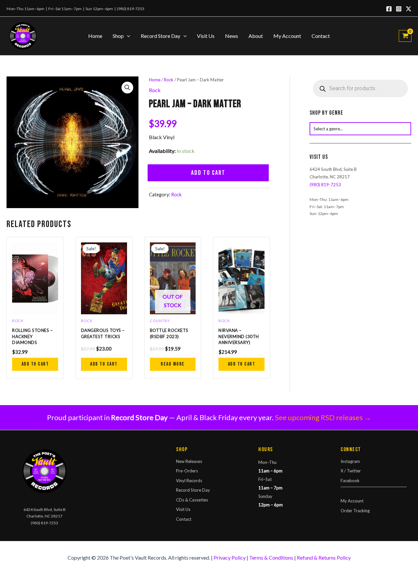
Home (95, 36)
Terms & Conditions (271, 557)
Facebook (350, 480)
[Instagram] (399, 9)
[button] (127, 36)
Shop (118, 36)
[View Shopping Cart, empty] (405, 36)
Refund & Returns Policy (324, 557)
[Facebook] (389, 9)
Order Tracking (355, 510)
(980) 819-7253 (130, 8)
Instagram (350, 461)
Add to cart (208, 173)
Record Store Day (160, 36)
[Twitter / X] (408, 9)
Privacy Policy (230, 557)
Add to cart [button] (35, 364)
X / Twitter (351, 470)
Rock (168, 79)
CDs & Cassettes (192, 499)
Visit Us (206, 36)
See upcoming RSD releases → (323, 417)
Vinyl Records (189, 480)
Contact (321, 36)
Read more (173, 364)
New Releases (189, 461)
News (231, 36)
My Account (287, 36)
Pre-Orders (187, 470)
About (256, 36)
